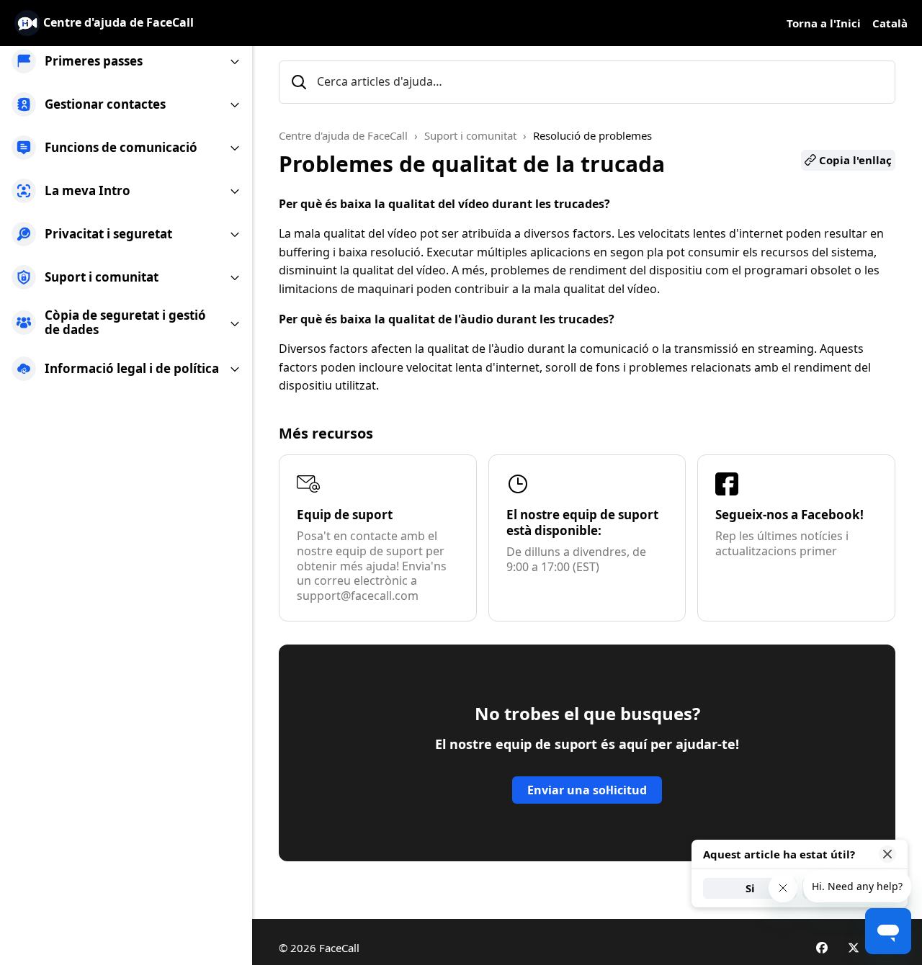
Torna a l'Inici (824, 23)
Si (750, 888)
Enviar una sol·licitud (587, 790)
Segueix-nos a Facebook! (789, 514)
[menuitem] (126, 61)
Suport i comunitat (470, 135)
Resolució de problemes (592, 135)
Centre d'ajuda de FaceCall (343, 135)
